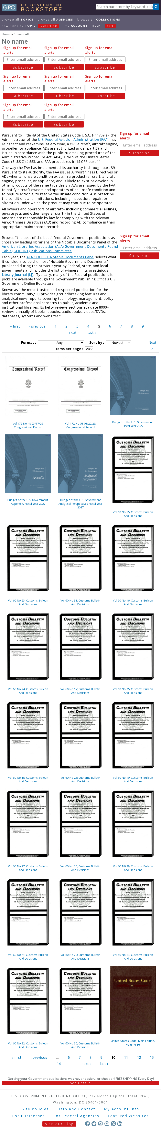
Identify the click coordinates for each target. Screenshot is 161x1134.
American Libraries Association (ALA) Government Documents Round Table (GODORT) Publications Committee (60, 248)
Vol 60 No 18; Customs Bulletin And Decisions (28, 779)
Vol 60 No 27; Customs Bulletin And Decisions (28, 868)
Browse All (18, 19)
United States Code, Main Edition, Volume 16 (133, 1042)
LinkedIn (119, 1123)
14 (59, 1063)
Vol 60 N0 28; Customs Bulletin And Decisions (133, 868)
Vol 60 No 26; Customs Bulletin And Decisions (80, 779)
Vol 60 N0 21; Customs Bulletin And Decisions (28, 956)
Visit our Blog (59, 1123)
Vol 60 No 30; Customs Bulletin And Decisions (80, 1045)
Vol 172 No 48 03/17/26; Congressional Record (28, 425)
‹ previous (37, 326)
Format (28, 342)
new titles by (29, 26)
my (76, 26)
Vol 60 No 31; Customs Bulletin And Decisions (80, 602)
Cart (110, 26)
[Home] (33, 10)
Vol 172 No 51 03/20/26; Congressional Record (80, 425)
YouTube (106, 1123)
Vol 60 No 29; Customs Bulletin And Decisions (80, 956)
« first (15, 326)
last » (91, 332)
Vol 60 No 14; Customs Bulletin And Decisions (133, 956)
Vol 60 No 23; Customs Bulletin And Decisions (28, 602)
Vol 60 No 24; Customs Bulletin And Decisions (28, 691)
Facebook (87, 1123)
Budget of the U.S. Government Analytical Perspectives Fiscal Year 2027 (80, 503)
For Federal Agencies (76, 1115)
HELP (96, 26)
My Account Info (121, 1109)
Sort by (96, 342)
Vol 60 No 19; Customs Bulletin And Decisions (133, 779)
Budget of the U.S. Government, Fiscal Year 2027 (133, 424)
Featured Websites (128, 1115)
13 (152, 1057)
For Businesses (28, 1115)
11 (126, 1057)
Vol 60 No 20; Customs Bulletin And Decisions (80, 868)
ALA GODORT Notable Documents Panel (60, 257)
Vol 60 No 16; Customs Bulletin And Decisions (133, 602)
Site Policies (35, 1109)
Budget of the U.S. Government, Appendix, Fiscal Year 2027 (28, 501)
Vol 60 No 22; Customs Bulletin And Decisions (28, 1045)
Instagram (100, 1123)
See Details (80, 1083)
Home (6, 34)
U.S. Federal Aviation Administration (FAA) (73, 139)
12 (139, 1057)
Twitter (93, 1123)
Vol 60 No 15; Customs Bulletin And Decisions (133, 514)
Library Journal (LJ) (17, 274)
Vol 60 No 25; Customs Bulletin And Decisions (133, 691)
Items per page (68, 348)
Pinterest (113, 1123)
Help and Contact (76, 1109)
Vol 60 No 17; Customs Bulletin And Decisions (80, 691)
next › (74, 332)
